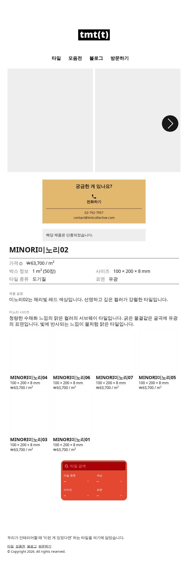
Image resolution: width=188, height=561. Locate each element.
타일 (56, 58)
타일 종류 (70, 475)
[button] (170, 123)
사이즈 (68, 490)
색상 (99, 475)
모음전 (75, 58)
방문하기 (120, 58)
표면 (99, 490)
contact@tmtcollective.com (94, 218)
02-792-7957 (94, 213)
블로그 (96, 58)
